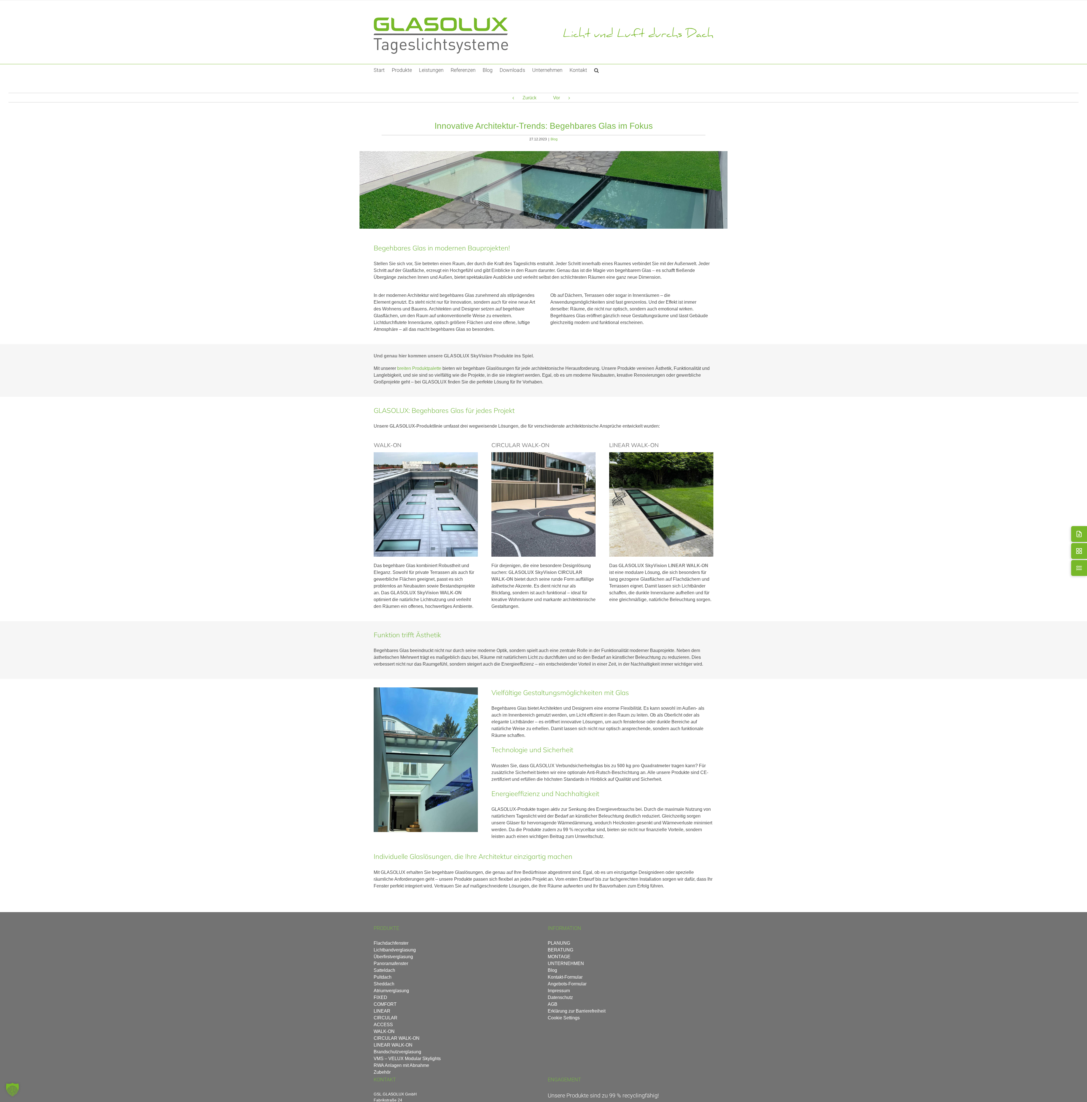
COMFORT (385, 1004)
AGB (552, 1004)
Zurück (529, 97)
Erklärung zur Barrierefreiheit (576, 1011)
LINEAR (382, 1011)
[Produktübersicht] (1079, 551)
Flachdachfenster (391, 943)
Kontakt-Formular (565, 977)
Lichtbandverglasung (395, 949)
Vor (556, 97)
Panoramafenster (391, 963)
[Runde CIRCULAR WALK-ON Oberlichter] (543, 454)
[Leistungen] (1079, 568)
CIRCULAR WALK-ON (397, 1038)
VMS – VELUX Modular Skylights (407, 1058)
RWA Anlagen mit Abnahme (401, 1065)
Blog (554, 139)
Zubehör (382, 1072)
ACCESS (383, 1024)
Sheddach (384, 983)
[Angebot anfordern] (1079, 534)
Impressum (559, 990)
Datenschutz (560, 997)
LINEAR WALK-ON (393, 1045)
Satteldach (384, 970)
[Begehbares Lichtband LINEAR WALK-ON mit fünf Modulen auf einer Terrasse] (661, 454)
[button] (596, 70)
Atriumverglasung (391, 990)
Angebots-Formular (567, 983)
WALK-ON (384, 1031)
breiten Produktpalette (419, 368)
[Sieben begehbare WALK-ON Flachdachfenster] (426, 454)
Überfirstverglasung (393, 956)
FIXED (380, 997)
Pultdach (382, 977)
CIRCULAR (385, 1017)
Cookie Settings (564, 1017)
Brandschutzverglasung (397, 1051)
